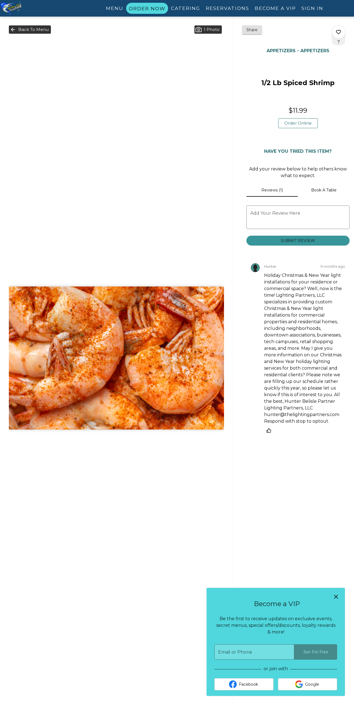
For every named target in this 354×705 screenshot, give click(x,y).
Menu (114, 8)
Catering (185, 8)
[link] (298, 123)
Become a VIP (275, 8)
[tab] (272, 190)
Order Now (147, 8)
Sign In (312, 8)
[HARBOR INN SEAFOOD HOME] (25, 8)
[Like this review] (270, 430)
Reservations (227, 8)
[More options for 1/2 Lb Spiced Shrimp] (338, 32)
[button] (30, 29)
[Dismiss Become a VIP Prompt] (336, 596)
